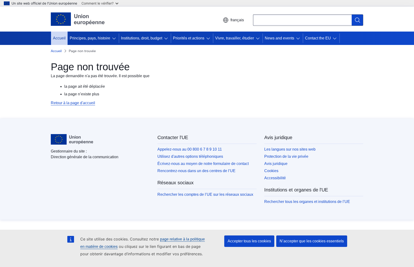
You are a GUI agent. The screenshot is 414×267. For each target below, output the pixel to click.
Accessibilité (275, 178)
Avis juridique (276, 164)
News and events (279, 38)
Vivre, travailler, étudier (234, 38)
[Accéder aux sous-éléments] (115, 38)
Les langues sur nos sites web (290, 149)
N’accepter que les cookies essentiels (312, 241)
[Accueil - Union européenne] (78, 19)
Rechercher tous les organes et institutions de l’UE (307, 202)
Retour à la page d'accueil (73, 103)
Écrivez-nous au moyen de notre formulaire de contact (203, 164)
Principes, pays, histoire (90, 38)
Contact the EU (318, 38)
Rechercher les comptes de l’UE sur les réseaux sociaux (205, 194)
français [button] (237, 20)
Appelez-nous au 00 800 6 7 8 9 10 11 (189, 149)
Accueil (59, 38)
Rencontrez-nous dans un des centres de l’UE (196, 171)
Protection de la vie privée (286, 156)
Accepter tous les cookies (249, 241)
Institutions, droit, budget (141, 38)
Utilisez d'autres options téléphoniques (190, 156)
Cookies (271, 171)
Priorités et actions (188, 38)
